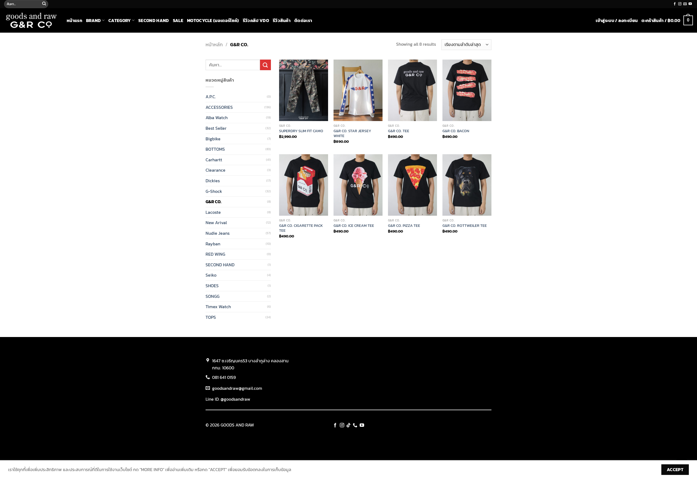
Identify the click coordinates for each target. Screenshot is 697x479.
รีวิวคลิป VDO (256, 20)
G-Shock (214, 191)
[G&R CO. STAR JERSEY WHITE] (358, 90)
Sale (178, 20)
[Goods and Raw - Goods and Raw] (31, 20)
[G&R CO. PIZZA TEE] (412, 185)
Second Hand (153, 20)
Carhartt (214, 159)
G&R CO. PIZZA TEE (404, 225)
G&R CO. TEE (398, 131)
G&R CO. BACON (455, 131)
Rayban (213, 243)
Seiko (211, 275)
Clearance (215, 170)
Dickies (213, 180)
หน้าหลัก (214, 44)
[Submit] (44, 4)
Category (119, 20)
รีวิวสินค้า (282, 20)
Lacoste (213, 212)
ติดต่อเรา (303, 20)
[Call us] (355, 425)
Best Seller (216, 128)
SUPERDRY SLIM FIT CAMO (301, 131)
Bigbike (213, 138)
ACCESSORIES (219, 107)
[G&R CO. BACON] (466, 90)
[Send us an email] (685, 4)
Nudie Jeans (218, 233)
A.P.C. (211, 96)
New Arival (216, 222)
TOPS (211, 317)
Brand (93, 20)
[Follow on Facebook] (674, 4)
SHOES (212, 285)
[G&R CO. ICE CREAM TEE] (358, 185)
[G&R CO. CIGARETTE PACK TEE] (303, 185)
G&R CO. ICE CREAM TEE (354, 225)
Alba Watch (217, 117)
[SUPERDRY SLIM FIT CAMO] (303, 90)
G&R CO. (213, 201)
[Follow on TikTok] (348, 425)
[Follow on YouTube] (690, 4)
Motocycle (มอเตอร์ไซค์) (213, 20)
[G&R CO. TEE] (412, 90)
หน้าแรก (74, 20)
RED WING (215, 254)
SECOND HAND (220, 264)
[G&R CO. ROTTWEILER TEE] (466, 185)
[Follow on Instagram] (679, 4)
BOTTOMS (215, 149)
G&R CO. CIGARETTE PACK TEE (301, 228)
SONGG (212, 296)
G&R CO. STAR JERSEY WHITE (352, 133)
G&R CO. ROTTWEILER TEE (464, 225)
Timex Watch (218, 306)
